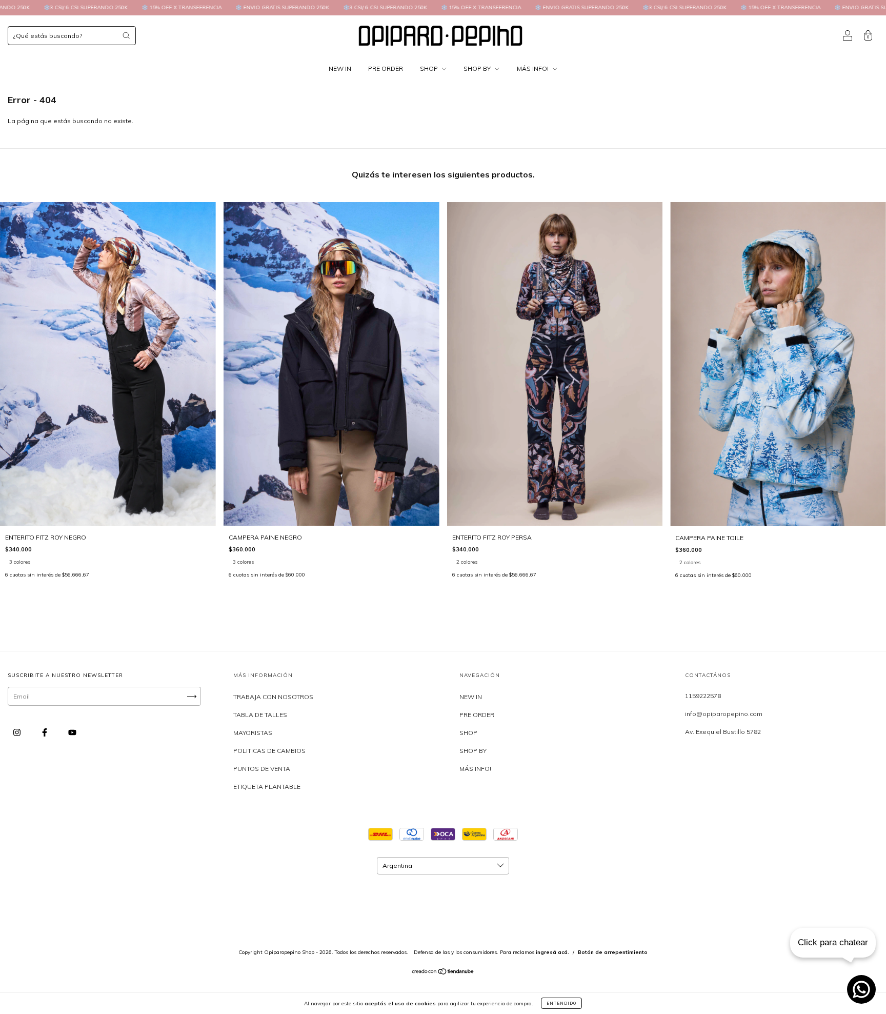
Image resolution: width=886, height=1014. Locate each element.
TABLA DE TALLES (260, 715)
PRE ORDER (385, 68)
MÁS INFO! (533, 68)
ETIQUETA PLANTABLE (266, 786)
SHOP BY (478, 68)
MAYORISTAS (252, 733)
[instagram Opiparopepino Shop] (18, 733)
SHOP (429, 68)
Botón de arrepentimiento (613, 952)
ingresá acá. (552, 952)
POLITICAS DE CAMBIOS (269, 750)
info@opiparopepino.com (723, 714)
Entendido (561, 1003)
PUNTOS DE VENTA (261, 768)
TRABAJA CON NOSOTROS (273, 697)
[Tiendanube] (443, 973)
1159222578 (703, 696)
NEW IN (340, 68)
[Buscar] (126, 35)
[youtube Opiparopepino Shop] (72, 733)
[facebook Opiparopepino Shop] (45, 733)
